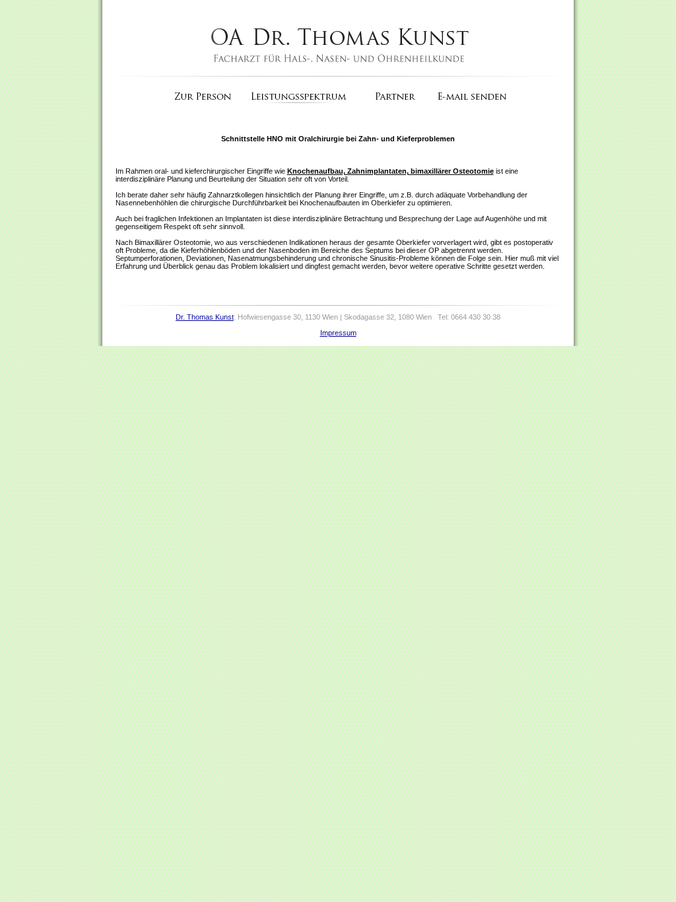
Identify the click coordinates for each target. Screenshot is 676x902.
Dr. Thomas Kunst (205, 317)
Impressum (338, 333)
